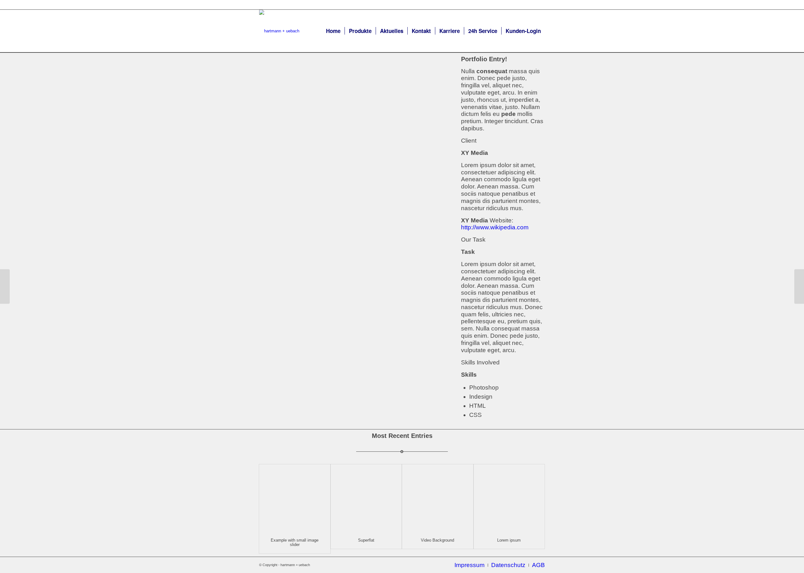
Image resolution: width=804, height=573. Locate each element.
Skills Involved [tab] (480, 362)
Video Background (437, 540)
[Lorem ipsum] (509, 498)
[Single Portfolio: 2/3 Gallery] (5, 286)
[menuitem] (333, 31)
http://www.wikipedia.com (495, 227)
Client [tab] (468, 140)
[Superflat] (366, 498)
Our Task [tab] (473, 239)
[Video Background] (437, 498)
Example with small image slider (294, 542)
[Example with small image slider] (294, 498)
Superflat (366, 540)
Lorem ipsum (509, 540)
